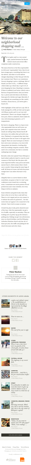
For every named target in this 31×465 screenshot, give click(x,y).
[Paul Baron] (17, 246)
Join (27, 3)
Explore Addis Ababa (15, 435)
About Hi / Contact (6, 447)
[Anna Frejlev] (20, 246)
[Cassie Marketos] (10, 246)
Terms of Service (25, 447)
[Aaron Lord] (14, 246)
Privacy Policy (16, 447)
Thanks (15, 239)
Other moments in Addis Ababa (15, 296)
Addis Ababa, (19, 49)
